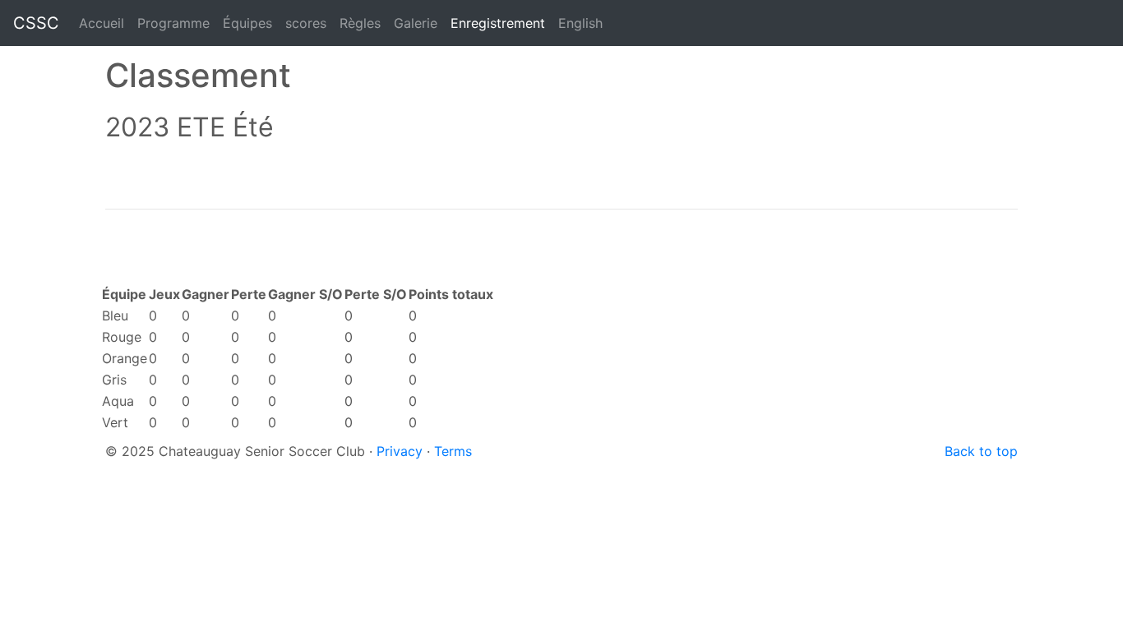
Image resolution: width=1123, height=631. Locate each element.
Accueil (101, 23)
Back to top (981, 451)
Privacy (400, 451)
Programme (173, 23)
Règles (360, 23)
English (580, 23)
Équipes (247, 23)
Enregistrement (498, 23)
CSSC (36, 23)
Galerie (415, 23)
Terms (453, 451)
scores (309, 23)
